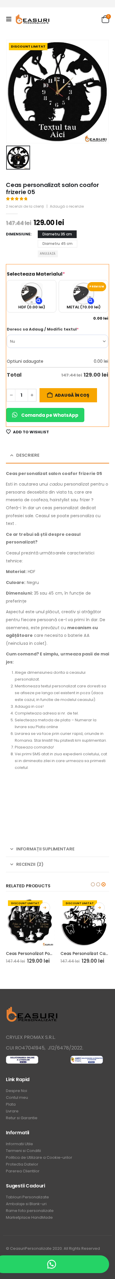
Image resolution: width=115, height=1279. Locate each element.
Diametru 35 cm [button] (57, 234)
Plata (11, 1104)
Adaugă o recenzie (67, 206)
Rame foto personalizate (30, 1210)
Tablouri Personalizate (27, 1197)
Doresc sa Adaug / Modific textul (54, 329)
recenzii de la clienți (25, 206)
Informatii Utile (19, 1144)
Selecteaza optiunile (45, 907)
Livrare (12, 1111)
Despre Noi (16, 1091)
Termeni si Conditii (23, 1150)
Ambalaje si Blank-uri (26, 1204)
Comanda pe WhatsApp (49, 415)
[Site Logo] (33, 19)
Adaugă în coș (72, 395)
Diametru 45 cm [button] (57, 243)
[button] (10, 19)
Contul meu (17, 1097)
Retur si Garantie (21, 1118)
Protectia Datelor (22, 1164)
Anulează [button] (47, 253)
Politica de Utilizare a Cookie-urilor (39, 1157)
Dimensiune (18, 234)
